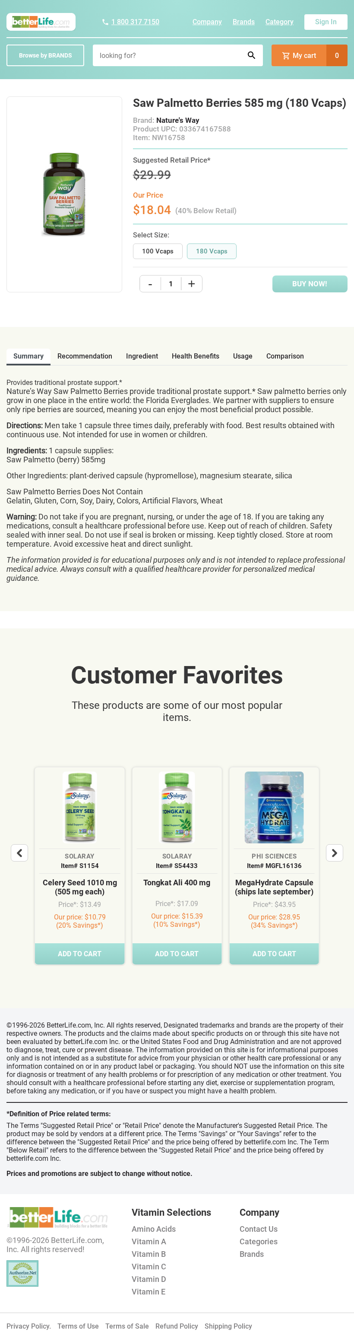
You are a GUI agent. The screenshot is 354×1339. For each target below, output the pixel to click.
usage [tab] (243, 356)
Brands (244, 22)
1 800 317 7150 (135, 22)
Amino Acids (154, 1228)
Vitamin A (149, 1241)
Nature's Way (177, 120)
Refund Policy (176, 1326)
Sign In (326, 22)
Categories (259, 1241)
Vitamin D (149, 1279)
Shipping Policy (228, 1326)
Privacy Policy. (28, 1326)
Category (280, 22)
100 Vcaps (158, 251)
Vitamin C (149, 1266)
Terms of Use (78, 1326)
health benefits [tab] (195, 356)
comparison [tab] (285, 356)
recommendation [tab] (84, 356)
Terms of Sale (127, 1326)
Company (207, 22)
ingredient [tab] (142, 356)
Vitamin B (149, 1254)
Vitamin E (148, 1291)
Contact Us (259, 1228)
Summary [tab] (28, 356)
